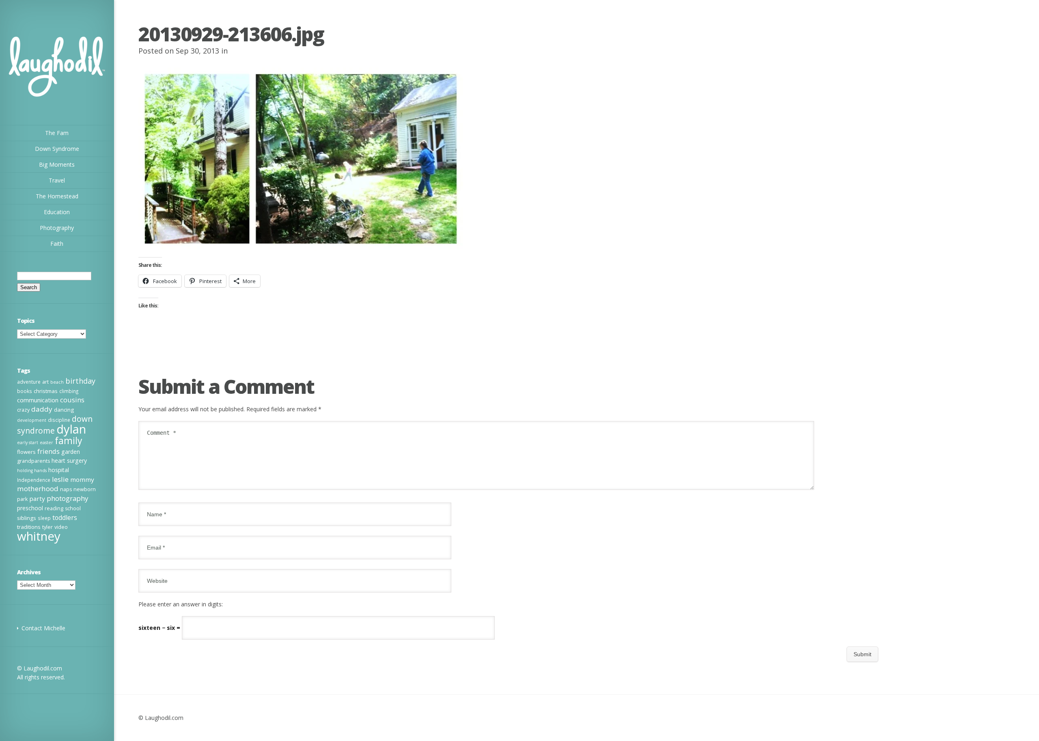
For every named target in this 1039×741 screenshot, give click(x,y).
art (45, 381)
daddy (41, 409)
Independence (33, 480)
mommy (82, 479)
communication (37, 400)
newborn (84, 489)
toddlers (64, 517)
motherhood (37, 488)
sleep (44, 518)
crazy (23, 409)
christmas (46, 391)
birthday (80, 381)
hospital (58, 470)
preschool (30, 508)
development (31, 420)
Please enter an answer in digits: (180, 604)
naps (66, 489)
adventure (29, 381)
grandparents (33, 460)
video (61, 527)
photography (67, 498)
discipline (59, 420)
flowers (26, 451)
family (68, 440)
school (73, 508)
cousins (72, 399)
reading (54, 508)
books (24, 391)
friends (48, 451)
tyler (47, 527)
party (37, 498)
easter (46, 442)
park (22, 499)
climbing (68, 391)
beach (57, 382)
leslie (60, 479)
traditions (29, 527)
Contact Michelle (43, 628)
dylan (71, 429)
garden (70, 451)
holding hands (32, 470)
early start (27, 442)
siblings (26, 518)
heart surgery (69, 460)
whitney (38, 536)
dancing (64, 409)
